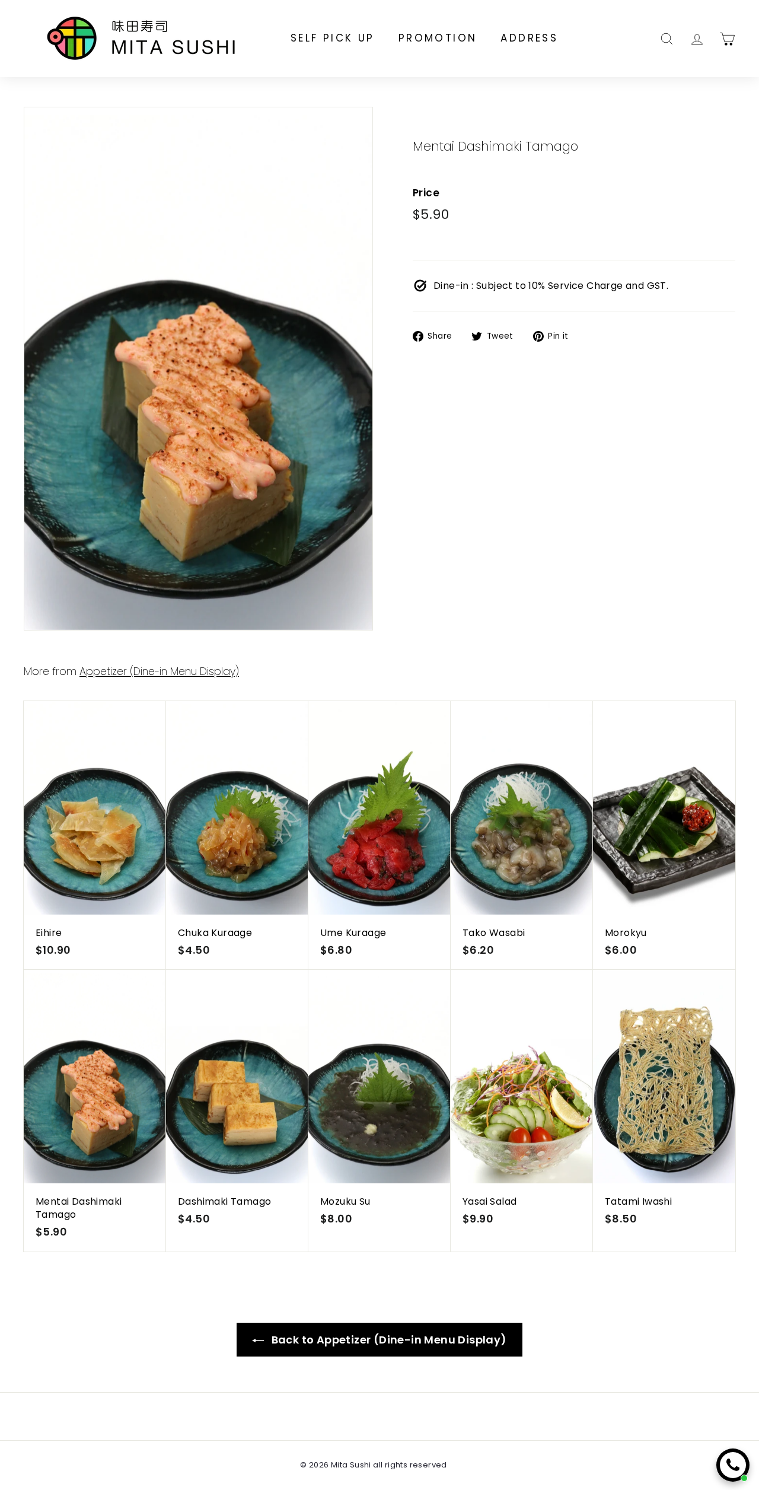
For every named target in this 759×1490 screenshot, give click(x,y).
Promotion (437, 38)
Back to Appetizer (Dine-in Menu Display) (387, 1339)
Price (426, 193)
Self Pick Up (333, 38)
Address (529, 38)
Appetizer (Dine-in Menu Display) (159, 671)
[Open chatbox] (733, 1465)
